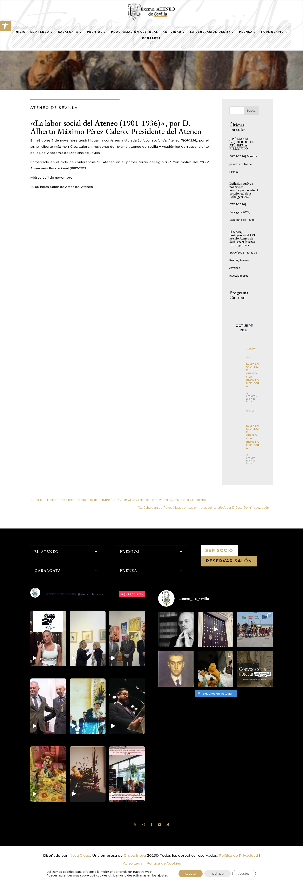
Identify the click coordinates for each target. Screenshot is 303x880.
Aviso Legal (133, 863)
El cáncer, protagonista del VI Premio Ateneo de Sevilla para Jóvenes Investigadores (242, 238)
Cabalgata (68, 32)
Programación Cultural (134, 32)
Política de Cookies (164, 863)
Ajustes (244, 873)
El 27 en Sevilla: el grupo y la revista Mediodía (252, 375)
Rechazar (217, 873)
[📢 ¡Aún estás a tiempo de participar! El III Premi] (255, 669)
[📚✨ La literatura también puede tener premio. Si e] (215, 629)
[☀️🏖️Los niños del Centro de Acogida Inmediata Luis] (255, 629)
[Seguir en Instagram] (143, 824)
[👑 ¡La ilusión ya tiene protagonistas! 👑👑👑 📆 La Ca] (215, 669)
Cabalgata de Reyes (241, 219)
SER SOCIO (219, 550)
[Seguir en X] (135, 824)
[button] (5, 26)
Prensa (245, 32)
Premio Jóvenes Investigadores (239, 268)
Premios (94, 32)
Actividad (172, 32)
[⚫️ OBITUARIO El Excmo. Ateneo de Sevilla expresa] (176, 629)
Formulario (272, 32)
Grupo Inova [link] (135, 855)
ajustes (162, 875)
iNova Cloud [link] (79, 855)
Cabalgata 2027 (239, 212)
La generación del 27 (210, 32)
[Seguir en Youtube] (159, 824)
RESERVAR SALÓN (229, 560)
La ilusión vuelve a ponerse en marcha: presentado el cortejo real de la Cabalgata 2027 (243, 190)
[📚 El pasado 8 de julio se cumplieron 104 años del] (176, 669)
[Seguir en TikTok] (168, 824)
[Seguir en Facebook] (151, 824)
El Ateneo (39, 32)
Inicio (20, 32)
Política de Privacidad (238, 855)
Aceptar (190, 873)
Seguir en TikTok (131, 594)
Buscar (252, 110)
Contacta (151, 38)
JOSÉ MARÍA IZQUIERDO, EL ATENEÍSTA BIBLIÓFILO (241, 144)
